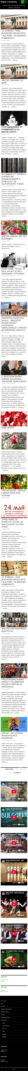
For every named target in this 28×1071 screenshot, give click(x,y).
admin (8, 40)
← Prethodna (9, 769)
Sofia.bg (3, 990)
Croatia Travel (4, 979)
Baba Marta (7, 428)
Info (2, 1003)
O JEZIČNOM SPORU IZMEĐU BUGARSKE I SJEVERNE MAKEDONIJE (13, 379)
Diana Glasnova (11, 186)
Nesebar (4, 1037)
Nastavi (15, 60)
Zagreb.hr (3, 981)
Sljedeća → (17, 772)
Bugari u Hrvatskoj (9, 2)
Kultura (3, 1006)
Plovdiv (4, 1028)
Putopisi (3, 1014)
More (3, 1031)
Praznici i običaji (5, 1012)
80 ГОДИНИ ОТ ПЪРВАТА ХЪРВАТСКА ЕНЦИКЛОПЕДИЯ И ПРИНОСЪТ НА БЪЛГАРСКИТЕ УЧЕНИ (13, 179)
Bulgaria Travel (4, 991)
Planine (4, 1034)
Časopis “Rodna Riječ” (6, 1009)
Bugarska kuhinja (5, 1017)
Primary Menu (26, 2)
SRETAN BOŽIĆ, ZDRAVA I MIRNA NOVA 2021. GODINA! (13, 493)
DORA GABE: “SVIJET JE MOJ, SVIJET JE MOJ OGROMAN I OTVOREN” (13, 271)
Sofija (3, 1023)
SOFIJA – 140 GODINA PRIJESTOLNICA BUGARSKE (12, 735)
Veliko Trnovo (5, 1025)
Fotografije (4, 1020)
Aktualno (3, 1000)
